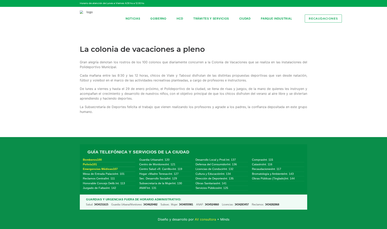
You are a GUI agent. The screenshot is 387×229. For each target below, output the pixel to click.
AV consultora (205, 219)
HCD (180, 18)
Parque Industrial (276, 18)
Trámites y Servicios (211, 18)
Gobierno (158, 18)
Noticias (133, 18)
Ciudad (245, 18)
